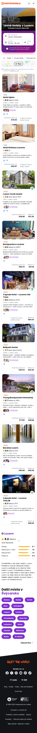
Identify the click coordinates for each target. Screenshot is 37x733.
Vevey (20, 624)
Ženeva (7, 600)
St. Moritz (18, 637)
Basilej (18, 600)
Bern (5, 606)
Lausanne (7, 624)
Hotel (5, 95)
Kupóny (28, 714)
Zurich (29, 600)
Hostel (6, 191)
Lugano (7, 612)
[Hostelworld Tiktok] (29, 672)
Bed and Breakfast (27, 687)
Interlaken (18, 606)
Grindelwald (8, 618)
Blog (5, 687)
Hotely (17, 687)
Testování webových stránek (22, 719)
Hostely (11, 687)
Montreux (20, 630)
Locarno (19, 612)
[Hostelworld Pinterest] (25, 672)
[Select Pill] (29, 3)
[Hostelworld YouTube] (20, 672)
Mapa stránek (12, 724)
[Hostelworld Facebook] (7, 672)
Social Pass (18, 691)
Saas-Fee (23, 618)
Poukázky (8, 719)
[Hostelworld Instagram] (16, 672)
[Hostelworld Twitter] (11, 672)
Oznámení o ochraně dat (18, 710)
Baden (6, 637)
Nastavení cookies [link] (24, 724)
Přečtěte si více (14, 70)
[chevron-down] (19, 540)
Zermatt (7, 630)
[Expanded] (4, 58)
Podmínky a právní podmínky (15, 714)
